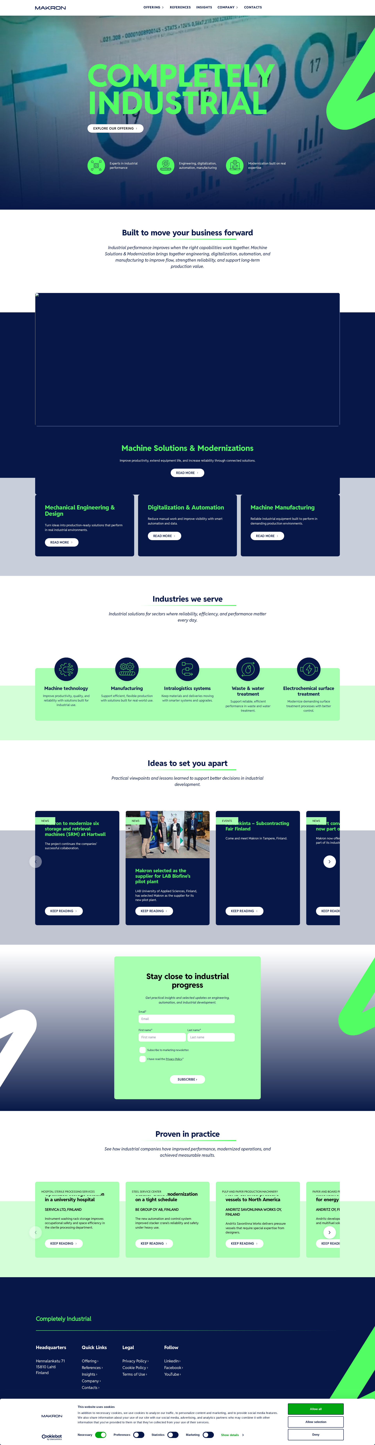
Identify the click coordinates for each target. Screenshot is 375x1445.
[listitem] (77, 868)
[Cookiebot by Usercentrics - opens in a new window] (52, 1437)
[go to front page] (50, 8)
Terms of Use (133, 1374)
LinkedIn (171, 1361)
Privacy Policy (174, 1059)
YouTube (171, 1374)
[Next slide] (329, 861)
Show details (230, 1435)
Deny (315, 1434)
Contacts (89, 1387)
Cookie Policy (134, 1367)
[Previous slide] (35, 861)
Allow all (316, 1409)
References (91, 1367)
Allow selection (315, 1422)
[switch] (138, 1435)
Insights (88, 1374)
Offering (89, 1361)
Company (90, 1380)
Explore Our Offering (113, 128)
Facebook (172, 1367)
